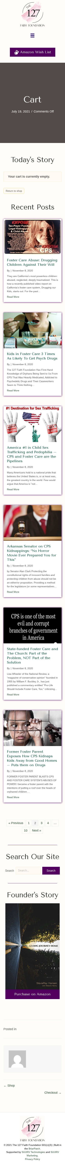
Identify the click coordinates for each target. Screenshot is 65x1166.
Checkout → (53, 1092)
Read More (13, 296)
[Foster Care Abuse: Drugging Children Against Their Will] (32, 236)
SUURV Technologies (33, 1152)
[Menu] (32, 35)
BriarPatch (34, 1148)
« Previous (15, 823)
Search (9, 870)
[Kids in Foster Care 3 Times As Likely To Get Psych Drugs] (32, 330)
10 (25, 830)
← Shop (9, 1085)
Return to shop (14, 190)
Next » (36, 830)
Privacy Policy (32, 1159)
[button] (51, 871)
